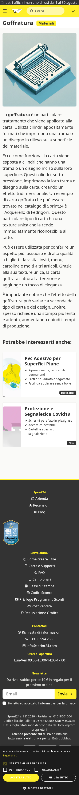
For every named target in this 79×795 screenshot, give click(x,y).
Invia (63, 694)
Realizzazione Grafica (41, 613)
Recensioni (41, 505)
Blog (41, 512)
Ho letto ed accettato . (42, 703)
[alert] (39, 770)
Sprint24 (17, 12)
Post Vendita (41, 606)
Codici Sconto (41, 592)
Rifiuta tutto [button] (58, 777)
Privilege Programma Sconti (41, 599)
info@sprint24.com (41, 645)
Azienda (41, 498)
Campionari (41, 579)
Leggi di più (10, 755)
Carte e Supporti (41, 566)
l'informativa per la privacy (56, 703)
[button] (5, 763)
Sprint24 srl (15, 716)
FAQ (41, 572)
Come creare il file (41, 559)
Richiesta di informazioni (41, 632)
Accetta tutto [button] (21, 777)
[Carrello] (73, 11)
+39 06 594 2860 (41, 639)
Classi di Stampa (41, 586)
